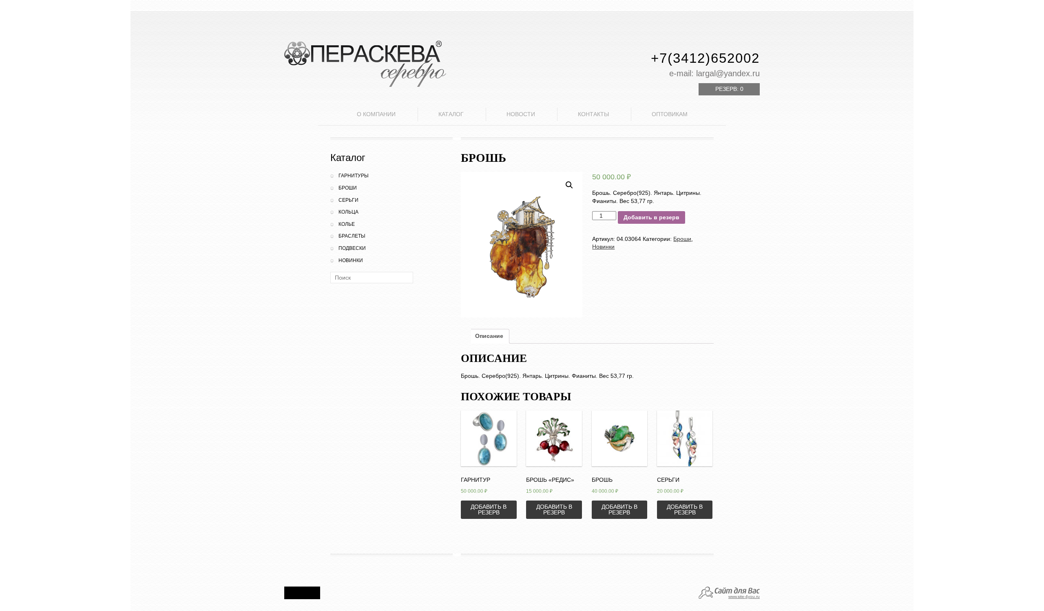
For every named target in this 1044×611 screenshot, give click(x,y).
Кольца (348, 212)
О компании (376, 114)
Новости (521, 114)
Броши (347, 188)
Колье (346, 224)
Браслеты (351, 236)
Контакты (593, 114)
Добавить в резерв (651, 217)
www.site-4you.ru (744, 596)
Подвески (352, 248)
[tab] (489, 336)
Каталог (451, 114)
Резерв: (729, 89)
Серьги (348, 200)
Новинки (350, 260)
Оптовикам (670, 114)
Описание (489, 336)
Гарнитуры (353, 176)
